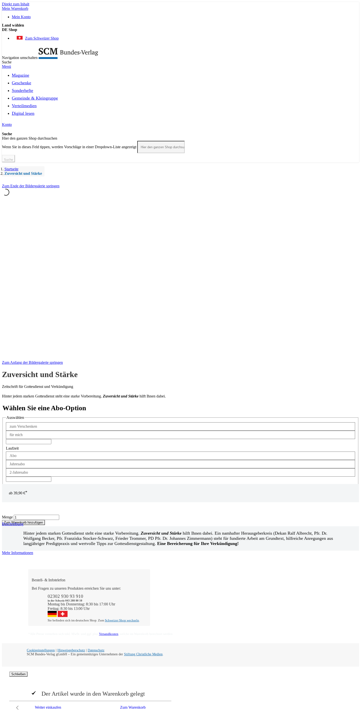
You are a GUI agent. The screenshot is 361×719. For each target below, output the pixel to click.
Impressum (224, 610)
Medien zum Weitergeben (297, 602)
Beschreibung (12, 524)
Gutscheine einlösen (170, 602)
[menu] (180, 95)
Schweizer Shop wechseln (122, 620)
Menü (6, 66)
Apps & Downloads (170, 593)
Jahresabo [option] (17, 464)
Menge (7, 517)
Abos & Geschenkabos (295, 588)
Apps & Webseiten (230, 597)
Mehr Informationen (17, 553)
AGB (281, 606)
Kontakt (161, 588)
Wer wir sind (226, 588)
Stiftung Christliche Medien (143, 654)
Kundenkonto (165, 597)
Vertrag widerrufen (169, 615)
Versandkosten (108, 634)
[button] (180, 30)
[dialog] (180, 692)
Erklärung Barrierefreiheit (297, 610)
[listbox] (180, 430)
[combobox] (161, 147)
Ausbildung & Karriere (234, 602)
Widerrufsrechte (167, 610)
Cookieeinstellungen (41, 650)
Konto (7, 124)
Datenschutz (96, 650)
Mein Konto (21, 17)
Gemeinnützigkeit (229, 593)
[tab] (180, 553)
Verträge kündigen (169, 606)
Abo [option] (13, 456)
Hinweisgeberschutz (71, 650)
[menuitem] (20, 74)
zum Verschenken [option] (23, 426)
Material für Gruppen (293, 597)
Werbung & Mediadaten (234, 606)
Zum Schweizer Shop (42, 38)
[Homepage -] (68, 58)
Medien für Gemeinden (295, 593)
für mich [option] (16, 435)
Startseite (11, 169)
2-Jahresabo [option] (19, 472)
